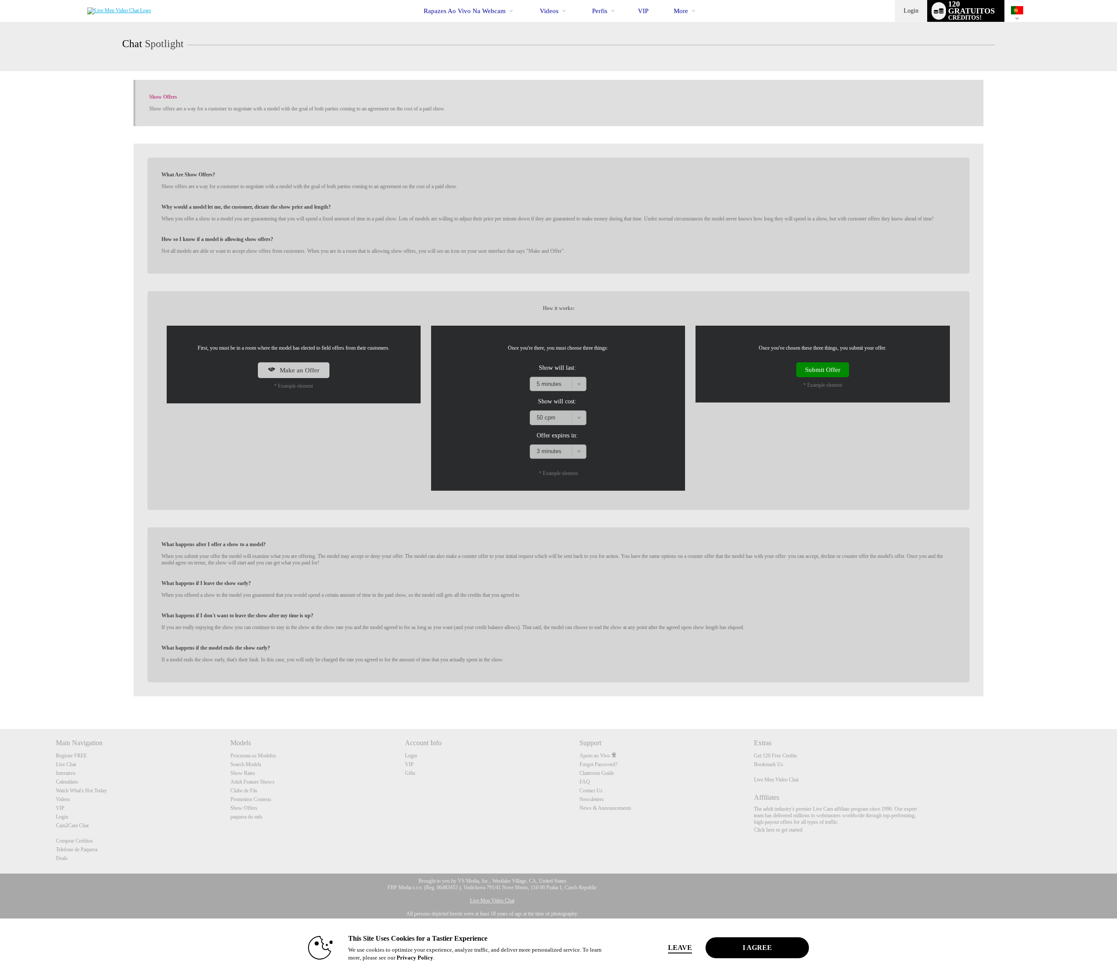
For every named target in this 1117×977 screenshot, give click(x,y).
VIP (643, 10)
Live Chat (66, 764)
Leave (680, 947)
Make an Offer (298, 370)
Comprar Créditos (74, 841)
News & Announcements (605, 808)
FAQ (584, 782)
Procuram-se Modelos (253, 756)
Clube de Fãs (243, 791)
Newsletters (591, 799)
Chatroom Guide (596, 773)
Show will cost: (557, 401)
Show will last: (557, 367)
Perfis (599, 10)
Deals (62, 858)
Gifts (410, 773)
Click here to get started (778, 830)
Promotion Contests (250, 799)
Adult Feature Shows (252, 782)
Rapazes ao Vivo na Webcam (465, 10)
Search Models (245, 764)
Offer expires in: (557, 435)
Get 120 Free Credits (775, 756)
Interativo (65, 773)
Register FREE (71, 756)
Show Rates (242, 773)
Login (911, 10)
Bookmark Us (768, 764)
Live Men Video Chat (776, 780)
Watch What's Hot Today (81, 791)
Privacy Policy (415, 957)
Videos (549, 10)
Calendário (67, 782)
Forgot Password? (598, 764)
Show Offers (243, 808)
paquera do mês (246, 817)
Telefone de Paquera (76, 849)
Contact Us (591, 791)
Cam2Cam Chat (72, 825)
